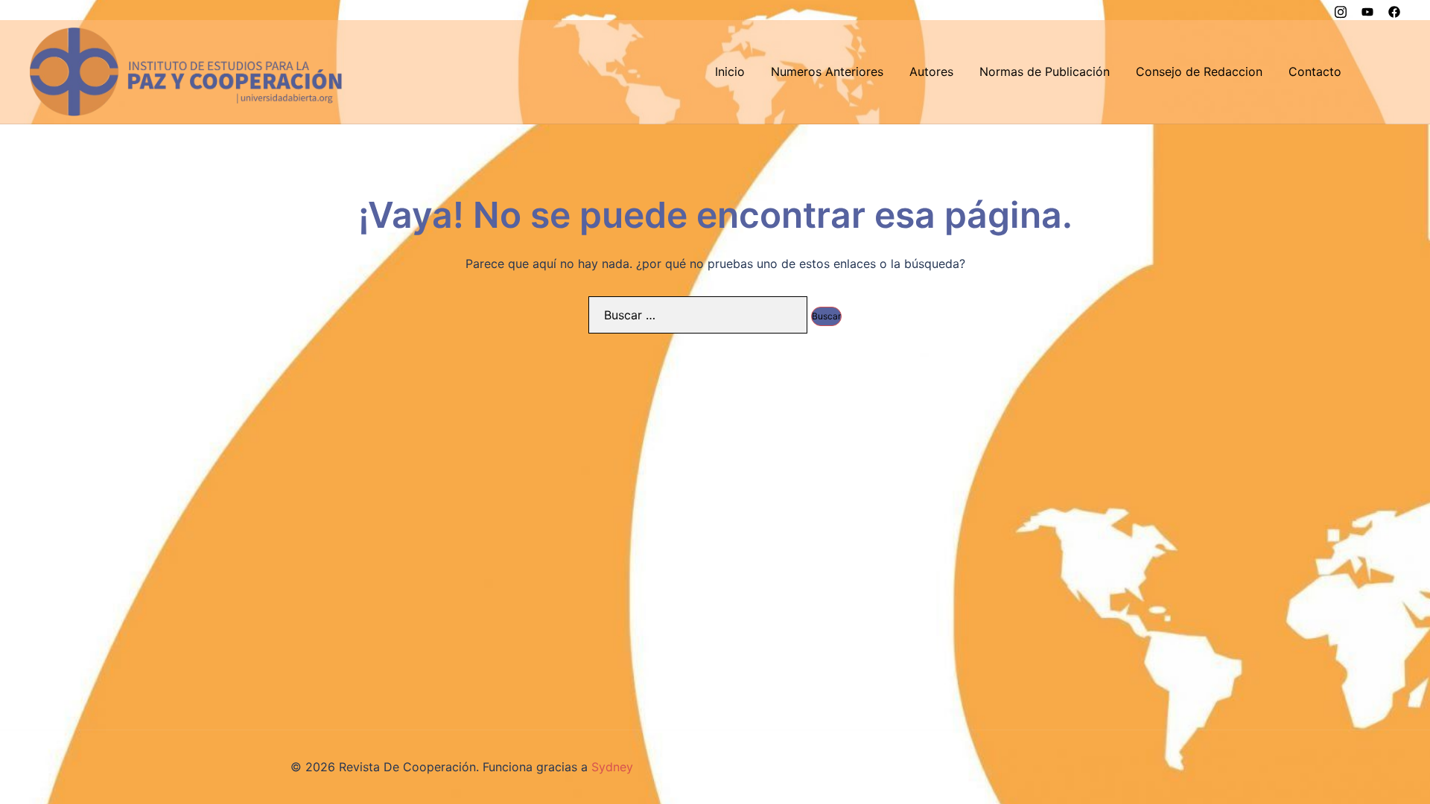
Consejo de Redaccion (1199, 71)
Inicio (730, 71)
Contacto (1314, 71)
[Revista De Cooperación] (186, 70)
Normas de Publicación (1044, 71)
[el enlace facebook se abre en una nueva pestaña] (1394, 9)
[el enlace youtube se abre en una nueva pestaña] (1367, 9)
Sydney (612, 766)
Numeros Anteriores (827, 71)
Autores (931, 71)
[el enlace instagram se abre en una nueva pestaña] (1341, 9)
